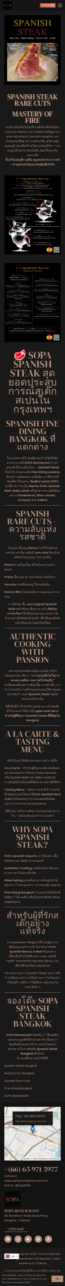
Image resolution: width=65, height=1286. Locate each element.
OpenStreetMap (40, 1158)
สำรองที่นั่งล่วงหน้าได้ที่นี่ (32, 1058)
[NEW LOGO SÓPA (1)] (7, 5)
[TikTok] (48, 1239)
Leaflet (26, 1158)
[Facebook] (8, 1239)
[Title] (38, 1239)
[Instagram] (18, 1239)
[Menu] (59, 5)
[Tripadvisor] (28, 1239)
